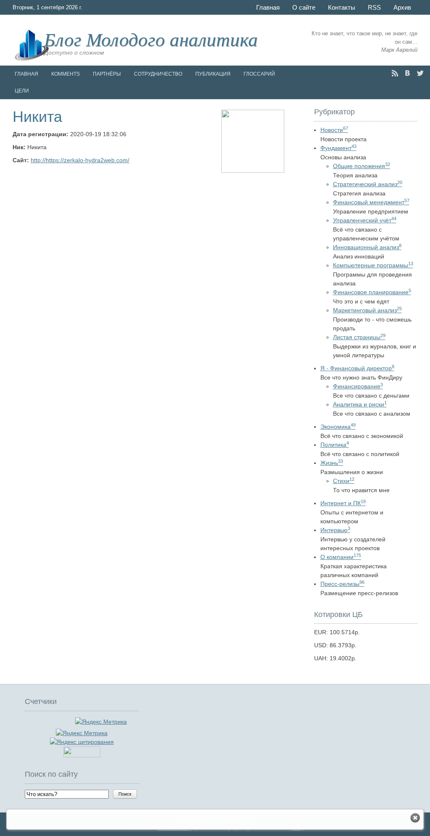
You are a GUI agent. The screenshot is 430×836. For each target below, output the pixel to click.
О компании (340, 557)
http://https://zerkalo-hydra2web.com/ (80, 160)
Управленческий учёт (364, 220)
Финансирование (358, 386)
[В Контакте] (407, 73)
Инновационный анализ (367, 247)
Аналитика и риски (360, 404)
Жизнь (331, 462)
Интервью (335, 530)
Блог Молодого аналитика (151, 38)
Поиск (124, 793)
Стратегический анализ (367, 184)
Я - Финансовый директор (357, 368)
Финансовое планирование (372, 292)
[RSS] (395, 73)
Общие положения (361, 166)
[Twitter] (420, 73)
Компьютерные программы (373, 265)
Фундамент (338, 148)
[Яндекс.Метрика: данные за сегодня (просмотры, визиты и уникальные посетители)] (82, 733)
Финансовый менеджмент (371, 202)
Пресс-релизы (342, 583)
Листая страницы (359, 337)
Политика (334, 444)
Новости (334, 130)
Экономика (338, 426)
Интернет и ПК (343, 503)
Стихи (343, 480)
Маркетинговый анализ (367, 310)
